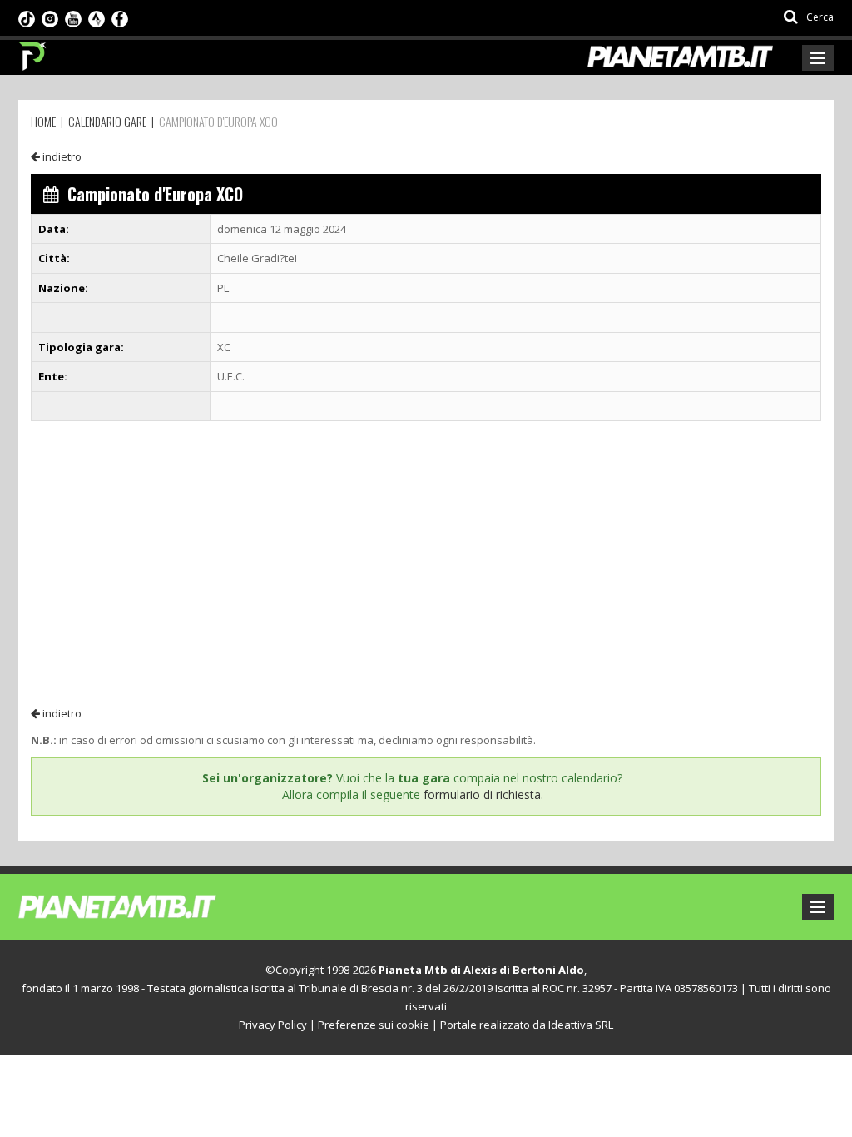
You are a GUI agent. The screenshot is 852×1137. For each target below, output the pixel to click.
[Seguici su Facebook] (119, 17)
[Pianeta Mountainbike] (32, 51)
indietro (61, 156)
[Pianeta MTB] (147, 905)
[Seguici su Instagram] (50, 17)
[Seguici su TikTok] (26, 17)
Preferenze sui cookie (373, 1024)
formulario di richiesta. (483, 794)
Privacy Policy (273, 1024)
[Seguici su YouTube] (73, 17)
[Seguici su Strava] (96, 17)
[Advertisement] (426, 562)
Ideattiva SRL (580, 1024)
